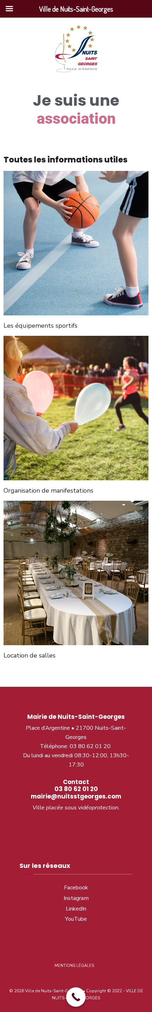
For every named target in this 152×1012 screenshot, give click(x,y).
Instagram (76, 898)
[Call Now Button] (76, 997)
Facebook (76, 887)
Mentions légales (74, 965)
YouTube (76, 919)
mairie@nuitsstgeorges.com (76, 796)
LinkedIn (76, 909)
